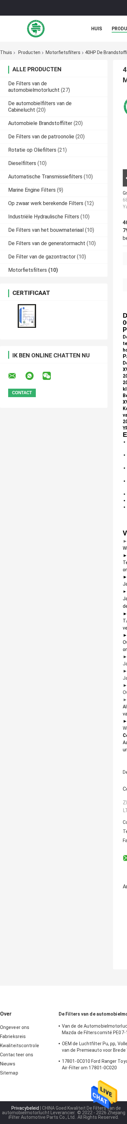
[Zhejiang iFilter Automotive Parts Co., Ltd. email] (16, 376)
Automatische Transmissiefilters (45, 176)
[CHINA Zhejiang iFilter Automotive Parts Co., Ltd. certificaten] (27, 316)
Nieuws (8, 1063)
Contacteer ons (16, 1054)
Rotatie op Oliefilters (32, 150)
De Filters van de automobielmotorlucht (34, 86)
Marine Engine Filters (32, 190)
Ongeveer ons (14, 1027)
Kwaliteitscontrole (19, 1045)
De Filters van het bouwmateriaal (46, 230)
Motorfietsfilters (63, 52)
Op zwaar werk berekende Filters (45, 203)
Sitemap (9, 1072)
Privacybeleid (25, 1108)
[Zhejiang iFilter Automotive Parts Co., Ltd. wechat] (51, 376)
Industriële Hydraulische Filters (43, 217)
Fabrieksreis (13, 1036)
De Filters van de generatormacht (46, 243)
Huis (96, 28)
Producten (29, 52)
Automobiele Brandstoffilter (40, 123)
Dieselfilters (22, 163)
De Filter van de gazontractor (42, 257)
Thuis (6, 52)
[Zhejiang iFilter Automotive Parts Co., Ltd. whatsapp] (33, 376)
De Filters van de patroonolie (41, 136)
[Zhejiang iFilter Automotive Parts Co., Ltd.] (36, 28)
